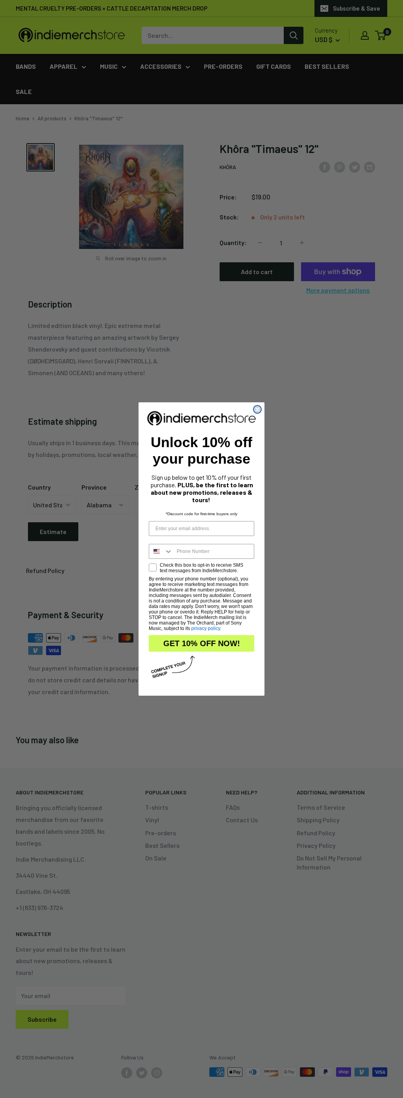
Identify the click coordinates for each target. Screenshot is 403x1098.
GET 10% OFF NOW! (201, 643)
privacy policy (205, 628)
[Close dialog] (257, 409)
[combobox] (161, 551)
